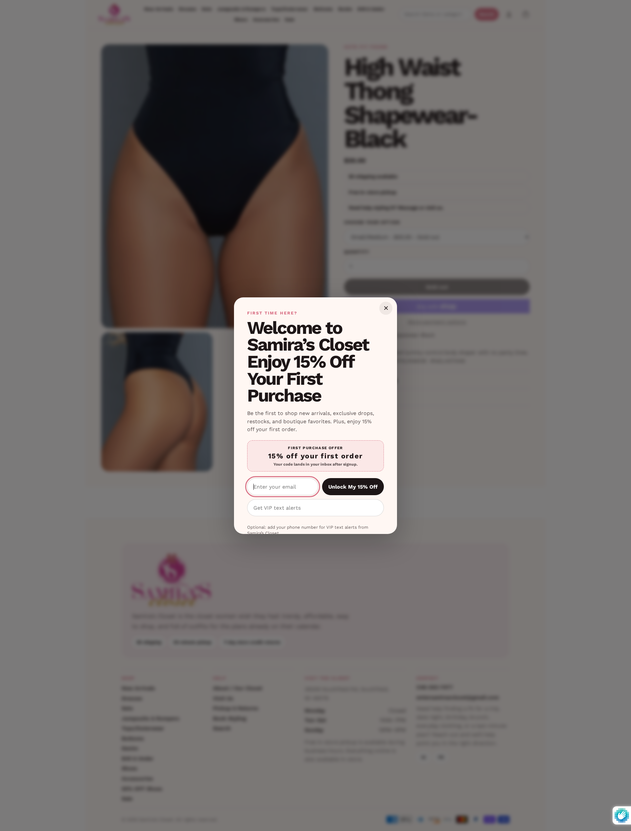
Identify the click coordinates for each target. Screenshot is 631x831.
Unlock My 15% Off (353, 487)
